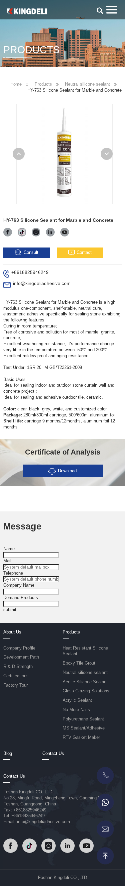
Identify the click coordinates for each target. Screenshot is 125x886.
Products (43, 84)
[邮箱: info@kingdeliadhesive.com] (105, 829)
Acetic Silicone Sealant (85, 682)
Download (67, 471)
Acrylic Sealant (77, 700)
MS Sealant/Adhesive (84, 728)
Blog (7, 753)
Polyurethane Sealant (83, 719)
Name (9, 549)
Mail (7, 561)
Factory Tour (15, 685)
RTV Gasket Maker (81, 737)
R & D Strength (18, 666)
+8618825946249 (30, 272)
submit (9, 609)
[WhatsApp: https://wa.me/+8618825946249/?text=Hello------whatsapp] (105, 802)
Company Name (18, 585)
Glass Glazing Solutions (86, 691)
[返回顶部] (105, 856)
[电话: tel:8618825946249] (105, 775)
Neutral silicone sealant (87, 84)
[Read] (27, 11)
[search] (100, 11)
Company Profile (19, 648)
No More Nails (76, 709)
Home (16, 84)
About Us (12, 632)
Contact (84, 252)
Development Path (21, 657)
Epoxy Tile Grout (79, 663)
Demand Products (20, 597)
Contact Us (53, 753)
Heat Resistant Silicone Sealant (85, 651)
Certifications (16, 676)
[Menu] (111, 9)
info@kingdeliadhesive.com (42, 283)
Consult (31, 252)
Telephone (13, 573)
